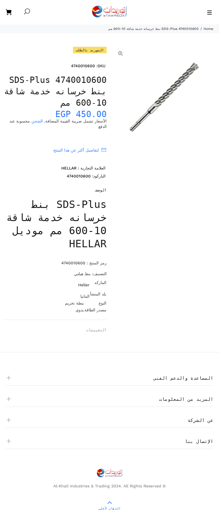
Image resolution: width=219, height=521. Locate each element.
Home (208, 29)
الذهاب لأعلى (110, 508)
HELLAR (68, 168)
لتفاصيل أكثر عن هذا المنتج (76, 150)
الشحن (37, 121)
